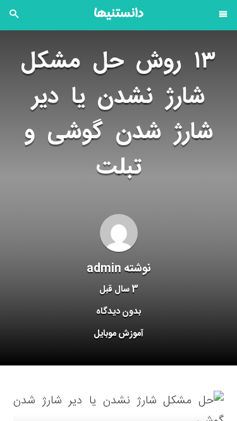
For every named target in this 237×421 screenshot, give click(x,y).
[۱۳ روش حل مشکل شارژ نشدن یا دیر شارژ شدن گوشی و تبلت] (118, 411)
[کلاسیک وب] (119, 13)
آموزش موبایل (118, 333)
